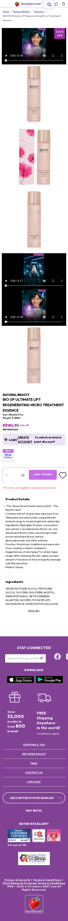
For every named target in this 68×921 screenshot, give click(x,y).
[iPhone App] (20, 682)
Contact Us (34, 772)
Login (13, 439)
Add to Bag (43, 474)
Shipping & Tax (34, 744)
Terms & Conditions (47, 880)
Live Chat (34, 781)
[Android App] (49, 682)
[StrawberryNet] (27, 4)
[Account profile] (56, 4)
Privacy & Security (17, 880)
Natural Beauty (16, 394)
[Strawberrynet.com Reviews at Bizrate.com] (19, 841)
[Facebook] (57, 657)
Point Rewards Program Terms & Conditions (34, 883)
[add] (23, 475)
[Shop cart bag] (63, 4)
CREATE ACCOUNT (25, 439)
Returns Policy (34, 754)
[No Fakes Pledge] (53, 839)
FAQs (34, 763)
